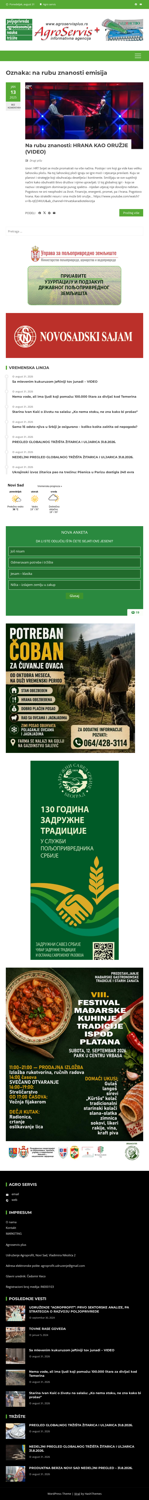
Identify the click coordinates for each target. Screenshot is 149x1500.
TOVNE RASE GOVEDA (47, 1329)
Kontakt (11, 1228)
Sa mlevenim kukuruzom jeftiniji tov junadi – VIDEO (55, 381)
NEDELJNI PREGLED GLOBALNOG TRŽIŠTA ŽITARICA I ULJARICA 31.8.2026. (72, 457)
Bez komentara (14, 106)
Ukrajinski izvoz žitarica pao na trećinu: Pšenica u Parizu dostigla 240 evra (73, 472)
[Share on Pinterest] (49, 213)
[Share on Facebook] (39, 213)
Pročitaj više (131, 213)
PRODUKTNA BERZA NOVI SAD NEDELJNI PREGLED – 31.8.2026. (81, 1468)
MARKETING (14, 1233)
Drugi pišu (36, 160)
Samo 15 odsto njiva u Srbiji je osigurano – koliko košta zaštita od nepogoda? (74, 427)
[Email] (54, 213)
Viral (77, 1494)
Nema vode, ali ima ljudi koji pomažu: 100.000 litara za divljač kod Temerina (74, 396)
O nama (11, 1222)
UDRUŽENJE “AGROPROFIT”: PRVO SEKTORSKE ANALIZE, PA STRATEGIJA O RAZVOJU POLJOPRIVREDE (79, 1309)
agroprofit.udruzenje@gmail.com (63, 1266)
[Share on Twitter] (44, 213)
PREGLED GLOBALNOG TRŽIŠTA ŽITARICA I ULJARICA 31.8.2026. (64, 442)
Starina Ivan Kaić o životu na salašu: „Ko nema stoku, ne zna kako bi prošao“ (75, 412)
